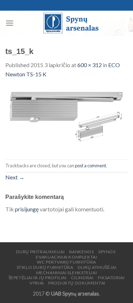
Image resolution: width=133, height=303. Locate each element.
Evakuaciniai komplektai (66, 257)
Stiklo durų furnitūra (45, 267)
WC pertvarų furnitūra (66, 262)
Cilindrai (82, 277)
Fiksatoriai (111, 277)
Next (14, 177)
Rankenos (81, 251)
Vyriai (36, 283)
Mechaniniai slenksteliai (66, 272)
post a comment (90, 165)
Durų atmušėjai (97, 267)
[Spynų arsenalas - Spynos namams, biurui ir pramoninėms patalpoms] (70, 23)
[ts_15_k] (66, 118)
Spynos (107, 251)
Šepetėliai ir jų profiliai (38, 277)
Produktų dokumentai (76, 283)
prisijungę (27, 209)
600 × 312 (89, 64)
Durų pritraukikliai (40, 251)
